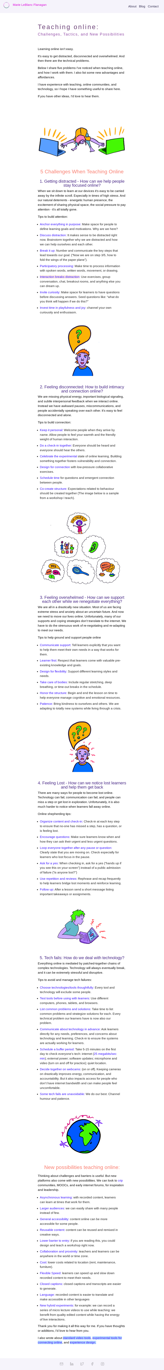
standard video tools (77, 1338)
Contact (153, 6)
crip (120, 1180)
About (132, 6)
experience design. (83, 1342)
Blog (142, 6)
